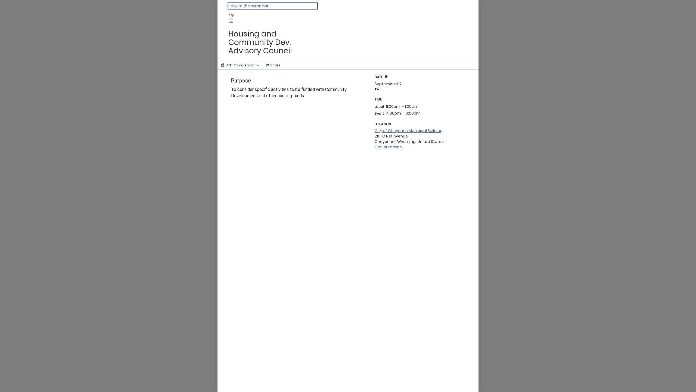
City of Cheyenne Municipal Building (409, 130)
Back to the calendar (248, 6)
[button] (386, 76)
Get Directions (388, 147)
